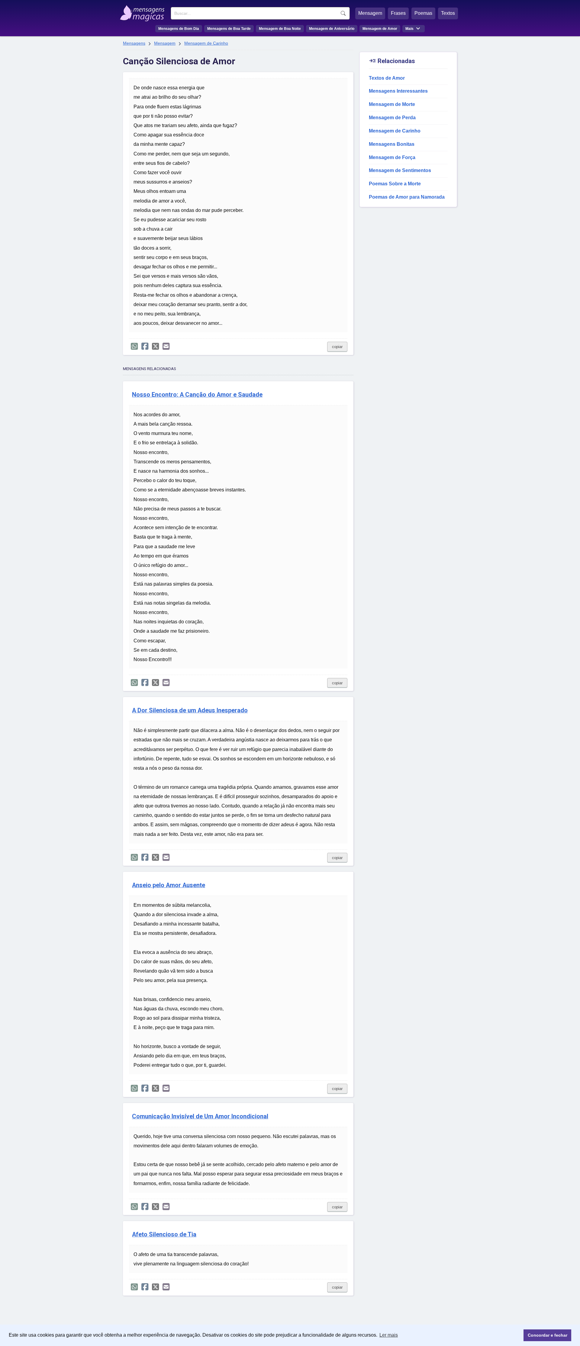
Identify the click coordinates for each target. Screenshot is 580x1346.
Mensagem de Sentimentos (400, 170)
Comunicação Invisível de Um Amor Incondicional (200, 1116)
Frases (398, 13)
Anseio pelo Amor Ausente (168, 885)
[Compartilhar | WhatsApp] (134, 346)
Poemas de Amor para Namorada (407, 197)
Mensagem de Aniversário (331, 29)
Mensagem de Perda (392, 117)
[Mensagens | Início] (143, 11)
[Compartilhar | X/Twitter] (155, 346)
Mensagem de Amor (379, 29)
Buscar (343, 13)
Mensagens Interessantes (398, 91)
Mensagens (134, 43)
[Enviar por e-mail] (166, 346)
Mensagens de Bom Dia (178, 29)
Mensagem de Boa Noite (280, 29)
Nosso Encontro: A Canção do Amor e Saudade (197, 394)
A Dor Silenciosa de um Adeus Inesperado (190, 710)
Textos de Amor (387, 78)
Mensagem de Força (392, 157)
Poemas (423, 13)
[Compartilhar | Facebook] (145, 346)
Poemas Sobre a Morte (395, 183)
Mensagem (370, 13)
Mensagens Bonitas (391, 144)
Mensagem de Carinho (206, 43)
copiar (337, 346)
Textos (448, 13)
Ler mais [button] (388, 1335)
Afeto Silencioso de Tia (164, 1234)
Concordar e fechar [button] (547, 1335)
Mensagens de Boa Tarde (229, 29)
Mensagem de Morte (392, 104)
